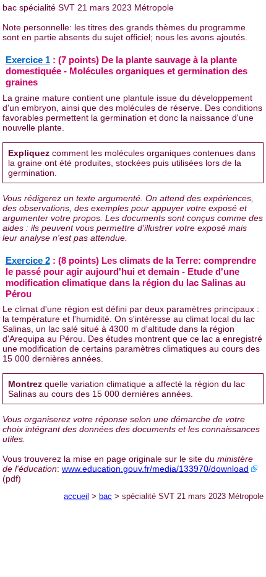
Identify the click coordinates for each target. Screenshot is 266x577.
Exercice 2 (28, 260)
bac (105, 496)
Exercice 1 (28, 59)
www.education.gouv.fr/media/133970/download (155, 469)
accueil (76, 496)
